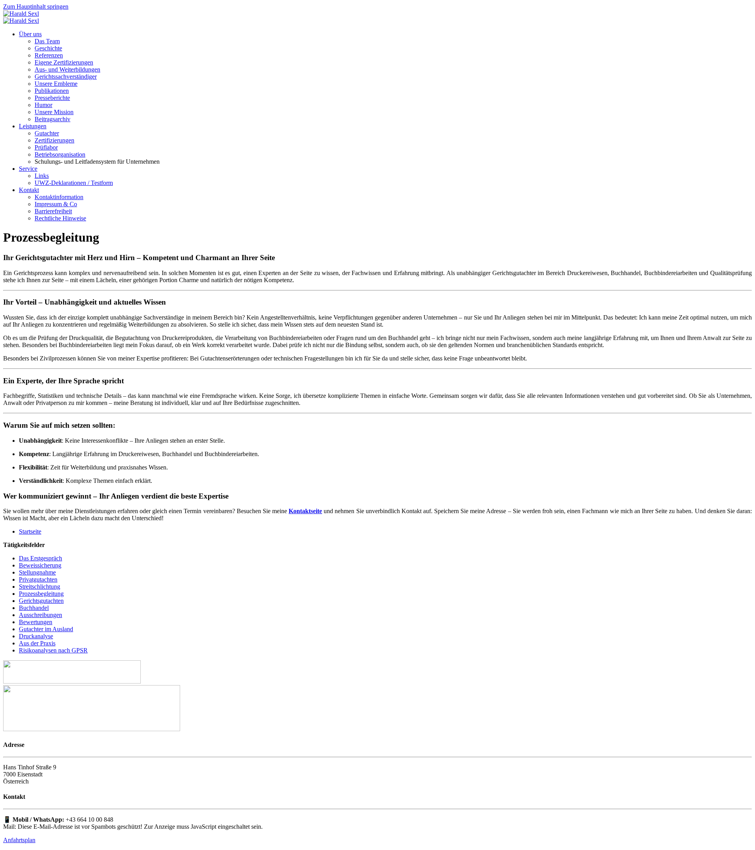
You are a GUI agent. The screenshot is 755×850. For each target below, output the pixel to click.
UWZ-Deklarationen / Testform (74, 182)
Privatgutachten (38, 579)
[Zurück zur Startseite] (21, 13)
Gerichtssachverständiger (66, 76)
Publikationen (52, 90)
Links (42, 175)
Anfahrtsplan (19, 840)
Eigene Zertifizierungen (64, 62)
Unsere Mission (54, 112)
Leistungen (32, 126)
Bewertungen (35, 622)
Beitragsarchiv (52, 119)
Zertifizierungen (54, 140)
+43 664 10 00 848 (89, 819)
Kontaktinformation (59, 197)
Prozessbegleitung (41, 593)
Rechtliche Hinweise (60, 218)
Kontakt (29, 190)
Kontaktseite (305, 511)
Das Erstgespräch (40, 558)
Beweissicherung (40, 565)
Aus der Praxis (37, 643)
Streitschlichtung (39, 586)
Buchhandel (34, 607)
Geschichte (48, 48)
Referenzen (49, 55)
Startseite (30, 531)
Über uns (30, 34)
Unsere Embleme (56, 83)
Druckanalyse (36, 636)
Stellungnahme (37, 572)
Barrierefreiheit (53, 211)
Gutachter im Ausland (46, 629)
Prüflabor (46, 147)
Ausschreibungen (40, 615)
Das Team (47, 41)
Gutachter (47, 133)
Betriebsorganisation (60, 154)
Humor (43, 105)
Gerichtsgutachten (41, 600)
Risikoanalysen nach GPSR (53, 650)
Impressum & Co (56, 204)
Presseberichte (52, 97)
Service (28, 168)
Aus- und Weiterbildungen (67, 69)
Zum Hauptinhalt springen (35, 6)
